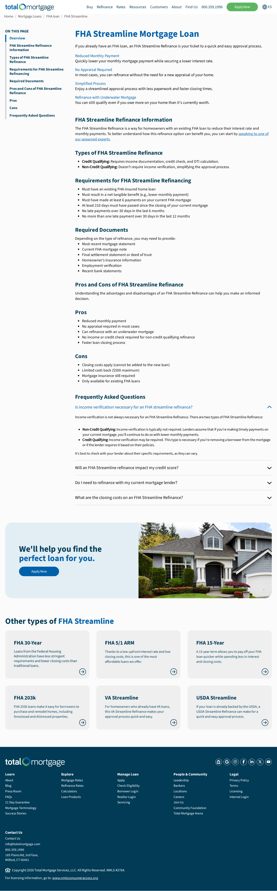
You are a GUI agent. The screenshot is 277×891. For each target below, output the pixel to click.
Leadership (181, 780)
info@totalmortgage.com (22, 844)
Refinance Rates (72, 785)
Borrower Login (127, 791)
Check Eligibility (128, 785)
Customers (159, 7)
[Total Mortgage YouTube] (268, 762)
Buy (90, 7)
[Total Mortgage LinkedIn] (251, 762)
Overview (17, 38)
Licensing (236, 791)
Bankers (179, 785)
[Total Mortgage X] (260, 762)
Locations (180, 791)
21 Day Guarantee (17, 802)
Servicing (123, 802)
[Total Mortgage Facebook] (243, 762)
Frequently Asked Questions (32, 115)
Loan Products (71, 797)
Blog (8, 785)
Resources (137, 7)
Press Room (13, 791)
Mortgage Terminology (20, 808)
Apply (121, 780)
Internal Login (239, 797)
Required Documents (26, 81)
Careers (179, 797)
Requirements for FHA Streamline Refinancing (37, 71)
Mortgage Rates (72, 780)
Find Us (191, 7)
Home (8, 16)
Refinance (105, 7)
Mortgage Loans (30, 16)
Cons (13, 108)
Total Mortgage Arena (188, 813)
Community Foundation (190, 808)
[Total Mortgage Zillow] (218, 762)
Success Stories (15, 813)
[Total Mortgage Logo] (35, 762)
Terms (234, 785)
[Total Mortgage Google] (227, 762)
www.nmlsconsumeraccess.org (75, 878)
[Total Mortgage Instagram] (235, 762)
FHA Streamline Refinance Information (31, 48)
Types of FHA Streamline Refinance (29, 59)
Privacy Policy (239, 780)
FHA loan (53, 16)
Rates (121, 7)
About (177, 7)
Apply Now (242, 7)
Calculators (69, 791)
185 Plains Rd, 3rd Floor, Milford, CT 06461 (21, 857)
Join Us (179, 802)
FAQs (8, 797)
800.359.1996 (212, 7)
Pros (13, 100)
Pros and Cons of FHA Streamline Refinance (36, 91)
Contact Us (12, 838)
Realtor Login (126, 797)
